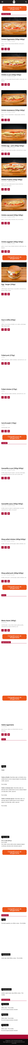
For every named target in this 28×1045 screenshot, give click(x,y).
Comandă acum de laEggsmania (14, 8)
